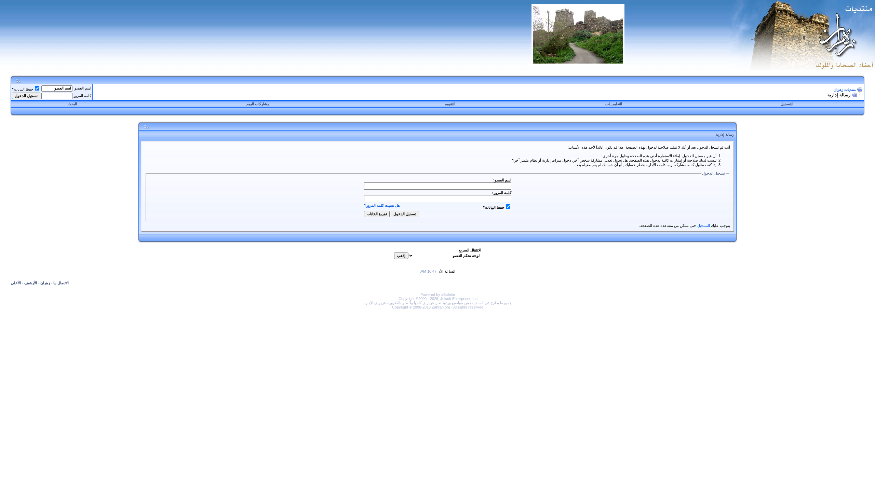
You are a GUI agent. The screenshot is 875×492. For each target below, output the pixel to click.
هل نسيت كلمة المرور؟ (382, 205)
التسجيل (787, 104)
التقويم (450, 104)
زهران (45, 283)
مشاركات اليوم (257, 104)
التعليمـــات (613, 104)
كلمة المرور (82, 96)
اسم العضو (83, 88)
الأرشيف (30, 283)
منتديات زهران (845, 89)
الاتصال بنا (61, 283)
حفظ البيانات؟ (22, 89)
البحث (72, 104)
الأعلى (16, 283)
